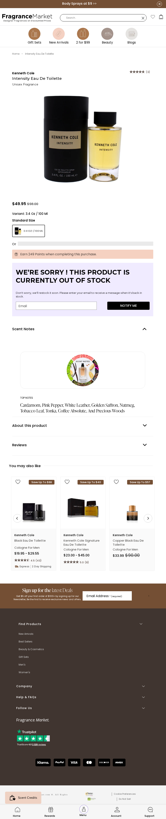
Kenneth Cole (23, 73)
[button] (161, 17)
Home (15, 53)
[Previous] (17, 518)
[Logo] (27, 17)
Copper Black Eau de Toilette (128, 543)
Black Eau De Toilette (30, 541)
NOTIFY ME (128, 305)
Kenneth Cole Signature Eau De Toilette (82, 543)
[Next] (148, 518)
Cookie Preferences (125, 794)
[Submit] (148, 595)
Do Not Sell (125, 799)
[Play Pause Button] (159, 3)
